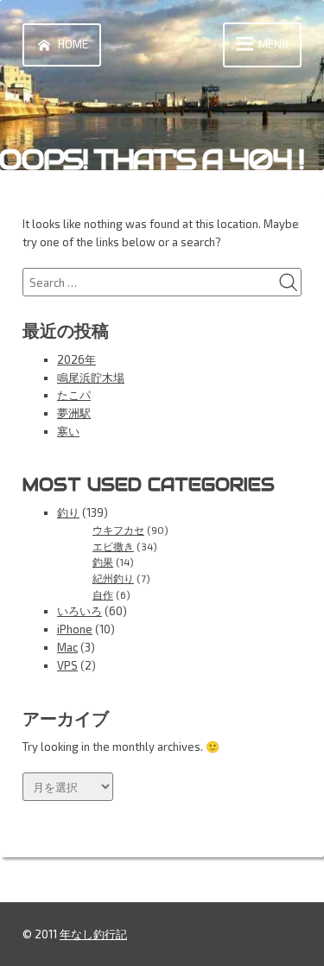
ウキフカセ (118, 530)
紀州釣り (113, 578)
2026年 (76, 359)
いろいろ (79, 611)
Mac (67, 647)
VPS (67, 665)
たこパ (74, 395)
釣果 (102, 562)
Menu (273, 44)
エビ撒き (113, 546)
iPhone (74, 629)
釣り (68, 512)
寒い (68, 431)
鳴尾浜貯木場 (90, 377)
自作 (102, 594)
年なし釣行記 (93, 934)
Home (73, 44)
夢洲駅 (74, 413)
